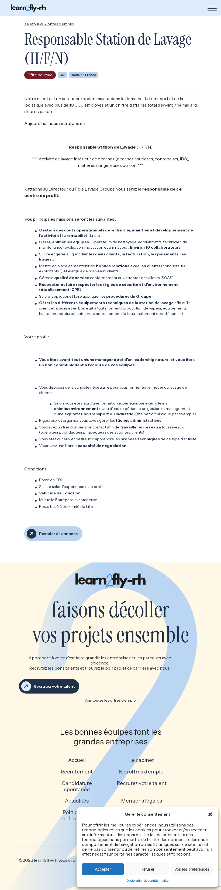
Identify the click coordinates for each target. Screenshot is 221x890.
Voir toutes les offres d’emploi (110, 700)
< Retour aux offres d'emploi (49, 24)
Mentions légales (141, 801)
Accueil (77, 760)
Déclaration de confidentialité (147, 880)
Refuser (147, 869)
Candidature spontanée (77, 786)
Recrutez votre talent (142, 783)
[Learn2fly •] (28, 8)
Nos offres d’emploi (142, 772)
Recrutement (77, 772)
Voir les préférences (191, 869)
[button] (210, 814)
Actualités (77, 801)
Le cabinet (141, 760)
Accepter (103, 869)
